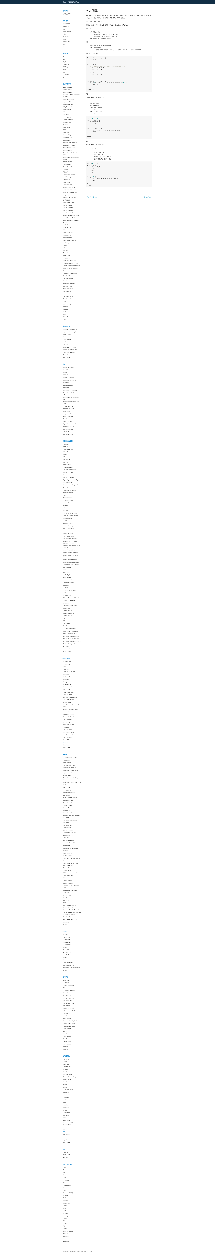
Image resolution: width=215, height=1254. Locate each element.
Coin (64, 618)
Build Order (66, 900)
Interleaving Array (67, 235)
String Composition (68, 107)
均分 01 (65, 1031)
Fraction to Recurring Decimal (70, 1021)
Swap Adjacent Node (68, 367)
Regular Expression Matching (70, 480)
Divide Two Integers (68, 962)
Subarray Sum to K (68, 472)
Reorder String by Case (69, 145)
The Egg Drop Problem (69, 1026)
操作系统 (65, 67)
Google (65, 1210)
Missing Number (67, 702)
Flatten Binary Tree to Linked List (71, 858)
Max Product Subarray (69, 536)
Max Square (66, 531)
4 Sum (64, 311)
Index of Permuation (68, 1008)
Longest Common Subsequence (71, 562)
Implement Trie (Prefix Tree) (70, 773)
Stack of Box (66, 475)
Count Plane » (148, 197)
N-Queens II (66, 510)
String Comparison (67, 109)
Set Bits (65, 947)
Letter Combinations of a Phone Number (71, 221)
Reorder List (66, 387)
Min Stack (65, 342)
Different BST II (67, 870)
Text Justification (67, 92)
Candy (64, 301)
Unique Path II (66, 454)
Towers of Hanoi (67, 464)
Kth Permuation (67, 567)
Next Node (66, 822)
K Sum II (65, 230)
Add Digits (65, 1046)
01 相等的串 (66, 124)
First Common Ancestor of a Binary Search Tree (70, 864)
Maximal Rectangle (68, 533)
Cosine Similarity (67, 1036)
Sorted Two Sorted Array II (70, 192)
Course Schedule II (68, 883)
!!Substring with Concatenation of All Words (71, 95)
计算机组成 (66, 64)
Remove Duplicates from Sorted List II (71, 402)
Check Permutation (68, 281)
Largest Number (67, 227)
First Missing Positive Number (70, 735)
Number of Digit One (68, 998)
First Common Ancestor (69, 861)
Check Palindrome (67, 286)
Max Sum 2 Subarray (68, 528)
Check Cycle (66, 431)
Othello (65, 1087)
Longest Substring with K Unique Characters (71, 546)
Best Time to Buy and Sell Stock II (71, 644)
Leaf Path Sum (66, 845)
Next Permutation (67, 1000)
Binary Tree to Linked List (69, 905)
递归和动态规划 (67, 31)
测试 (64, 44)
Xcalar (64, 1177)
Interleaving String (67, 575)
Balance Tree (66, 922)
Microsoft (65, 1200)
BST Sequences (67, 903)
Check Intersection (68, 429)
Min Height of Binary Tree (69, 832)
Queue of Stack (67, 339)
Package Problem (67, 497)
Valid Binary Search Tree (69, 765)
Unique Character (67, 89)
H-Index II (65, 250)
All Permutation (67, 649)
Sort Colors (66, 674)
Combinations (66, 608)
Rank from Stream (67, 1074)
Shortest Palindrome (68, 119)
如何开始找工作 (67, 14)
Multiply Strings (67, 177)
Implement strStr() (67, 101)
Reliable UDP (66, 1155)
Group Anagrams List (68, 732)
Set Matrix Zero (67, 122)
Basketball (65, 1039)
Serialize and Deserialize (69, 785)
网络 (64, 47)
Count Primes (66, 1033)
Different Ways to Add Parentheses (72, 598)
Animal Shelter (66, 1120)
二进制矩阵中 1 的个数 (69, 174)
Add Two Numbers (68, 434)
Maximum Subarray (68, 523)
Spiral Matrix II (66, 114)
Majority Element (67, 205)
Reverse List (66, 382)
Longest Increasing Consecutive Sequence (71, 556)
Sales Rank (65, 1072)
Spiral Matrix (66, 112)
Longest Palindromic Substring (70, 550)
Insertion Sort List (67, 421)
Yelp (64, 1172)
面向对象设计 (66, 41)
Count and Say (67, 271)
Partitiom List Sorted (68, 408)
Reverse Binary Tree (68, 800)
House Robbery (67, 577)
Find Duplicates (67, 293)
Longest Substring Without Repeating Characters (70, 542)
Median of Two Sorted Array (70, 709)
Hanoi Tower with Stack (69, 352)
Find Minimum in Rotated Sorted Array (71, 705)
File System (66, 1107)
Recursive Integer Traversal (70, 697)
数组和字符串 (66, 24)
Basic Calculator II (67, 357)
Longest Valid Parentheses (69, 347)
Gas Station (66, 585)
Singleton (65, 1069)
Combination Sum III (68, 613)
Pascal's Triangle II (67, 167)
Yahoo (64, 1175)
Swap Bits (65, 934)
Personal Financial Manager (70, 1077)
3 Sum (64, 314)
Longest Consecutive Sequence (71, 215)
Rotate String (66, 127)
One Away (65, 169)
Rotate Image (66, 130)
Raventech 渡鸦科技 (68, 1193)
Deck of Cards (66, 1112)
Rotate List (65, 375)
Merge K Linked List (68, 416)
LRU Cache (66, 1097)
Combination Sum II (68, 615)
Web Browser (66, 1134)
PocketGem (66, 1195)
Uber (64, 1187)
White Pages (66, 1180)
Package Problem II (68, 500)
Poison (64, 988)
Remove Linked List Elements (70, 390)
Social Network (67, 684)
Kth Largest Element (68, 719)
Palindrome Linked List (68, 426)
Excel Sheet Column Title (69, 260)
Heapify (65, 245)
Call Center (66, 1117)
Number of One (67, 952)
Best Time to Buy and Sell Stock (71, 636)
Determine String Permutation (71, 268)
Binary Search (66, 747)
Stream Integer (67, 664)
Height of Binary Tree (68, 838)
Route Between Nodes (69, 792)
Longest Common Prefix (69, 218)
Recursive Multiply (67, 482)
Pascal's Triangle (67, 164)
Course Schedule (67, 880)
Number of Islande (68, 503)
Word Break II (66, 446)
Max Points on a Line (68, 1003)
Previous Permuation (68, 985)
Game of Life (66, 255)
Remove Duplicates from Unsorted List (72, 393)
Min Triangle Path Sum (68, 184)
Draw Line (65, 960)
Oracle (64, 1198)
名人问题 (65, 742)
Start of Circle (66, 370)
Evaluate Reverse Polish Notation (71, 265)
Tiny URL (65, 1061)
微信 (64, 1182)
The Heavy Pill (66, 1013)
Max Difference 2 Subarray (70, 538)
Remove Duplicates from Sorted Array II (71, 158)
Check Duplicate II (67, 299)
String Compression (68, 104)
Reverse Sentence (67, 137)
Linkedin (65, 1205)
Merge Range (66, 195)
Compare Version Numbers (70, 273)
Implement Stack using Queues (71, 329)
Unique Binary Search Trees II (70, 770)
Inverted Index (66, 722)
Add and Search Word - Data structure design (70, 1123)
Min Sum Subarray (68, 518)
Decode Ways (66, 603)
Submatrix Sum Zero (68, 99)
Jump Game (66, 569)
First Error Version (67, 737)
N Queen (65, 508)
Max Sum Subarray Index (69, 526)
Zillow (64, 1167)
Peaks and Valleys (67, 161)
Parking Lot (66, 1084)
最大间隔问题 (66, 200)
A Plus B (65, 970)
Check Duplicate (67, 291)
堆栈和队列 (66, 26)
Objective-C (66, 74)
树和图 (64, 34)
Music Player (66, 1092)
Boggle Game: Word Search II (70, 633)
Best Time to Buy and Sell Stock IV (72, 638)
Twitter (65, 1190)
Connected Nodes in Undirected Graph (71, 886)
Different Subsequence (69, 600)
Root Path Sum (67, 795)
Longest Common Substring (70, 559)
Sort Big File (66, 679)
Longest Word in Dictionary (70, 212)
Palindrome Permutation (69, 283)
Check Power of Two (68, 965)
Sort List (65, 372)
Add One (65, 306)
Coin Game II (66, 623)
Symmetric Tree (67, 895)
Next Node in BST (67, 825)
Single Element (66, 939)
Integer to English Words (69, 240)
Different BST (66, 868)
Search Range (66, 689)
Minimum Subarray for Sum (70, 513)
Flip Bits (65, 957)
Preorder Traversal (67, 805)
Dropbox (65, 1223)
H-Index (65, 248)
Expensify (65, 1216)
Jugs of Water (66, 1005)
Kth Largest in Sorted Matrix (70, 717)
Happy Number (67, 1018)
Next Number (66, 955)
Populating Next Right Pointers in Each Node (71, 816)
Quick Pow (66, 982)
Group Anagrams (67, 729)
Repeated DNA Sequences (70, 142)
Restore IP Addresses (68, 477)
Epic (64, 1221)
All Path (65, 924)
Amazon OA (66, 1241)
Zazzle (64, 1170)
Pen (64, 1137)
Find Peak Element (67, 740)
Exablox (65, 1218)
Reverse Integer (67, 140)
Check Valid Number (68, 278)
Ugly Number (66, 457)
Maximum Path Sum (68, 835)
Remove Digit (66, 980)
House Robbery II (67, 580)
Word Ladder (66, 760)
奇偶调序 (65, 172)
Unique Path (66, 452)
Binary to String (67, 304)
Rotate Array (66, 132)
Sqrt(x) (64, 666)
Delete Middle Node (68, 875)
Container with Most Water (70, 605)
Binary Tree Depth (67, 917)
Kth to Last (66, 419)
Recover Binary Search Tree (70, 803)
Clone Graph (66, 892)
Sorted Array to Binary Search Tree (72, 782)
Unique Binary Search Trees (70, 767)
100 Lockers (66, 1049)
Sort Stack (65, 337)
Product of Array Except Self (70, 485)
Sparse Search (66, 669)
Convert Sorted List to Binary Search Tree (70, 778)
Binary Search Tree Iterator (70, 919)
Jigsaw (64, 1102)
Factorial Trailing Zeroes (69, 1023)
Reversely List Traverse (68, 377)
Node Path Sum (67, 810)
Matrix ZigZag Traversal (69, 202)
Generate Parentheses (68, 582)
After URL (65, 1157)
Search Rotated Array (68, 687)
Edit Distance (66, 592)
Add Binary (66, 309)
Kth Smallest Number (68, 714)
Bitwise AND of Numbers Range (71, 967)
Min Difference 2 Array (69, 187)
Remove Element (67, 150)
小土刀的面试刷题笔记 (71, 2)
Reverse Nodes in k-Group (70, 380)
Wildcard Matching (68, 449)
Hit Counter (66, 727)
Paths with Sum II (67, 813)
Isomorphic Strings (68, 232)
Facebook (65, 1213)
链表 (64, 29)
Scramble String (67, 790)
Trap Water (66, 462)
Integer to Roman (67, 237)
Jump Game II (66, 572)
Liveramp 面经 (66, 1203)
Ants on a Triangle (67, 1044)
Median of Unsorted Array (69, 197)
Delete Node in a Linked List (70, 873)
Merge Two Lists (67, 414)
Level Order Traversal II (69, 843)
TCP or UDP (66, 1152)
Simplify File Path (67, 117)
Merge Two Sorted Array (69, 189)
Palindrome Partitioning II (69, 490)
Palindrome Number (68, 288)
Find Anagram (66, 258)
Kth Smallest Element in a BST (70, 848)
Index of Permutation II (69, 1011)
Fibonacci (65, 587)
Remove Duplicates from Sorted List (71, 398)
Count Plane (66, 745)
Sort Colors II (66, 676)
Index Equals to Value (68, 724)
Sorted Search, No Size (69, 671)
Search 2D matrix (67, 694)
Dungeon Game (67, 595)
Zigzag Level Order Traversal (70, 757)
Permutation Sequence (69, 990)
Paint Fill (65, 495)
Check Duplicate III (68, 296)
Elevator (65, 1110)
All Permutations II (67, 651)
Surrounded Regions (68, 467)
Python (65, 56)
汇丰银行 (65, 1208)
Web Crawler (66, 1059)
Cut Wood (65, 878)
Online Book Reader (68, 1089)
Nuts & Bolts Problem (68, 699)
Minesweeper (66, 1094)
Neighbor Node (67, 827)
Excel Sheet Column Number (70, 263)
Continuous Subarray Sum (70, 469)
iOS (64, 72)
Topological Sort (67, 775)
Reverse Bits (66, 950)
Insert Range (66, 242)
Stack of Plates (67, 334)
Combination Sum (67, 610)
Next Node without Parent (70, 820)
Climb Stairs (66, 626)
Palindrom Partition (68, 492)
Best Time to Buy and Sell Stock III (72, 641)
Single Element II (67, 944)
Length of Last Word (68, 225)
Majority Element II (68, 210)
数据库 (64, 69)
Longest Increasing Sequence (70, 552)
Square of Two (66, 937)
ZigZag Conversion (67, 87)
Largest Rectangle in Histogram (71, 564)
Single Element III (67, 942)
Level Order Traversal (68, 840)
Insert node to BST (68, 853)
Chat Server (66, 1115)
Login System (66, 1139)
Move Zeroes (66, 179)
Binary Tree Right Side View (70, 797)
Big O (64, 62)
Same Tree (65, 898)
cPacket (65, 1228)
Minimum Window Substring (70, 515)
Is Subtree (65, 850)
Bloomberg (66, 1236)
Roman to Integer (67, 135)
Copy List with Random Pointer (71, 424)
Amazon (65, 1239)
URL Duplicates (67, 661)
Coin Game (66, 621)
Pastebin (65, 1082)
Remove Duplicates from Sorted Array (71, 153)
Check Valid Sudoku (68, 276)
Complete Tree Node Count (70, 890)
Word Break (66, 444)
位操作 (64, 39)
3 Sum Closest (66, 316)
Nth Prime (65, 505)
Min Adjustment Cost (68, 520)
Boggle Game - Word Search (70, 631)
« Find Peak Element (92, 197)
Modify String (66, 182)
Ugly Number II (67, 459)
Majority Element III (68, 207)
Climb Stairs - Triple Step (69, 628)
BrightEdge (66, 1233)
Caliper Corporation (68, 1231)
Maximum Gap (67, 712)
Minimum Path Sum (68, 830)
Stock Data (66, 1064)
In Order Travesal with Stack (70, 349)
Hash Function (67, 1016)
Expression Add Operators (69, 590)
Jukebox (65, 1100)
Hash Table (66, 1105)
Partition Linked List (68, 406)
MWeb (78, 1251)
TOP (151, 1251)
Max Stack (65, 344)
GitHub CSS (89, 1251)
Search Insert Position (68, 692)
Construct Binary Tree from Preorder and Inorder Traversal (71, 909)
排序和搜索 (66, 36)
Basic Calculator (67, 354)
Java (64, 77)
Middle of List (66, 411)
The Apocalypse (67, 1041)
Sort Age (65, 682)
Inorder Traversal (67, 855)
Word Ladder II (67, 762)
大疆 (64, 1226)
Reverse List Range (68, 385)
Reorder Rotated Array (69, 147)
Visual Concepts (67, 1185)
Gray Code (65, 253)
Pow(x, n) (65, 487)
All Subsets (66, 646)
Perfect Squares (67, 993)
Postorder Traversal (68, 808)
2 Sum (64, 319)
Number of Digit (67, 995)
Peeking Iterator (67, 1079)
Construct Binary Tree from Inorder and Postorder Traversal (72, 913)
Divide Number (67, 1028)
